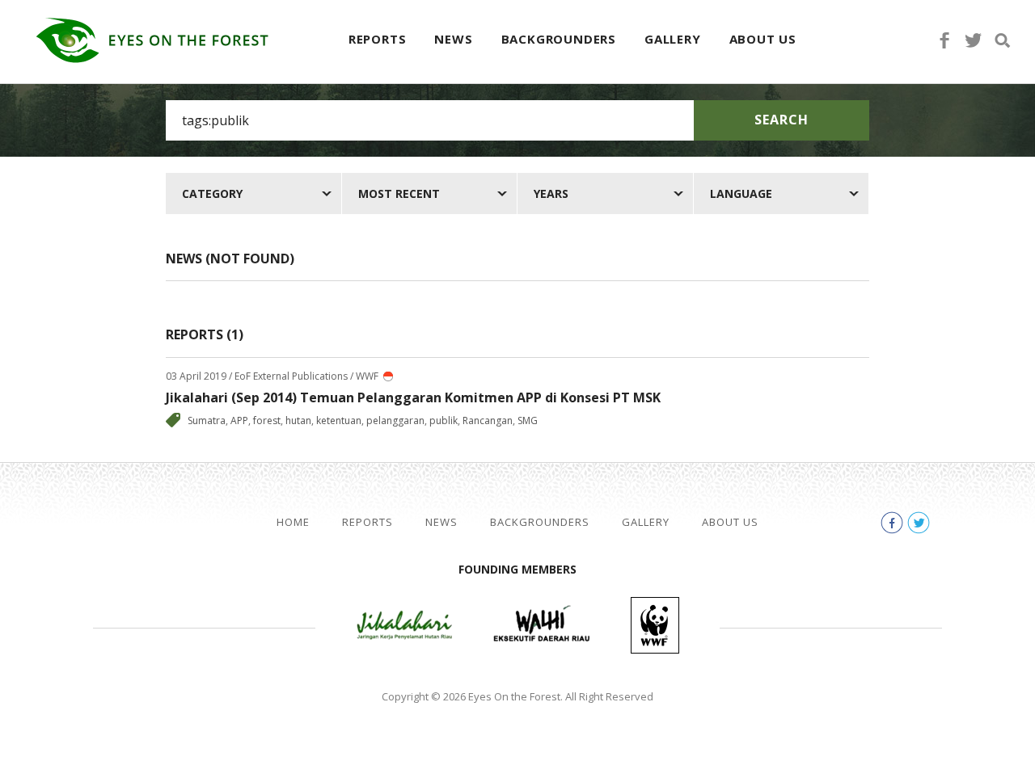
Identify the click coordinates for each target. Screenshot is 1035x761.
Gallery (672, 39)
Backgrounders (558, 39)
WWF (655, 625)
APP (239, 420)
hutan (298, 420)
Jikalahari (404, 625)
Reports (378, 39)
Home (293, 522)
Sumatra (207, 420)
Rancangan (488, 420)
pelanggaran (395, 420)
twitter (973, 40)
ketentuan (338, 420)
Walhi (541, 625)
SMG (528, 420)
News (453, 39)
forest (267, 420)
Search (781, 119)
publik (443, 420)
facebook (944, 40)
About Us (762, 39)
